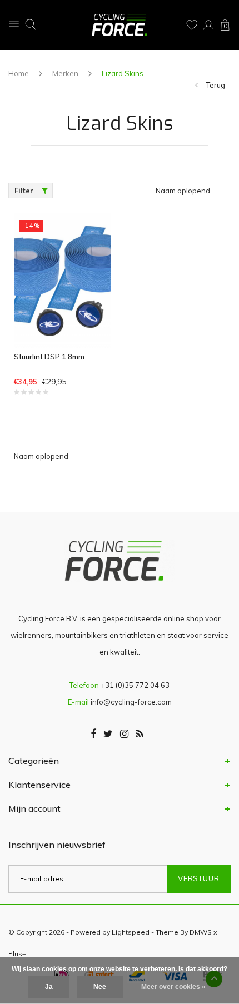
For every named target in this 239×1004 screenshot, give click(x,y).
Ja (49, 987)
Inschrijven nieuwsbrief (57, 844)
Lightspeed (131, 932)
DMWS (201, 932)
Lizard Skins (122, 73)
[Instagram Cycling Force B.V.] (124, 734)
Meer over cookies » (173, 987)
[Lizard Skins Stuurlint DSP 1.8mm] (62, 280)
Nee (99, 987)
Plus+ (17, 954)
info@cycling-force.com (131, 701)
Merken (65, 73)
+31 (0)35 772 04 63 (135, 685)
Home (18, 73)
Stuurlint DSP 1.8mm (49, 356)
